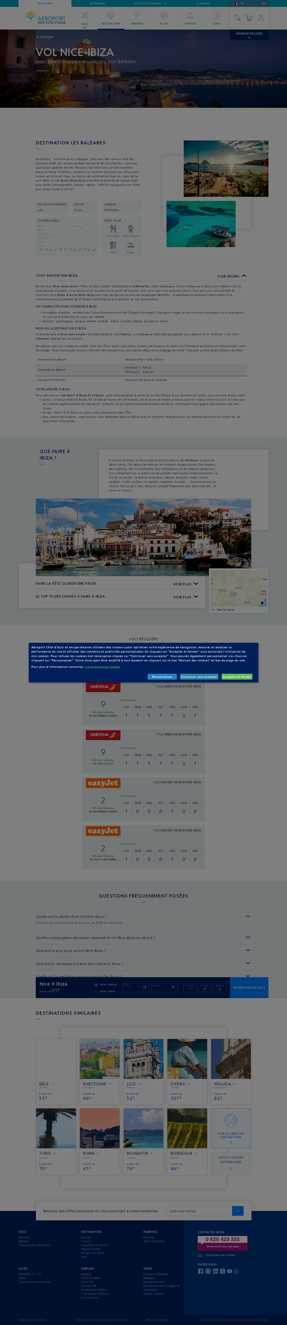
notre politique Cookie (102, 666)
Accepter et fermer (237, 676)
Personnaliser (162, 676)
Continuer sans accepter (199, 676)
